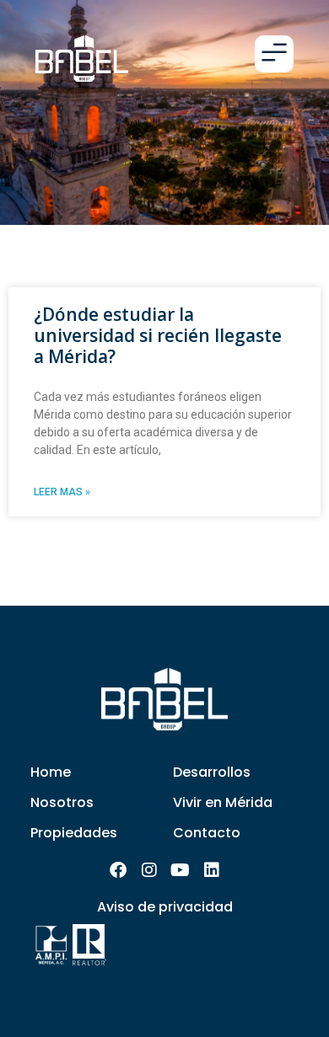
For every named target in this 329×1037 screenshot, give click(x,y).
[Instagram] (149, 870)
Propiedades (73, 832)
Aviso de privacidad (165, 907)
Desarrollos (212, 772)
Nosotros (62, 802)
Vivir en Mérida (222, 802)
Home (50, 772)
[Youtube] (180, 870)
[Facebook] (118, 870)
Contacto (206, 832)
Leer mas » (62, 492)
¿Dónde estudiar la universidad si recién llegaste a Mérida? (158, 335)
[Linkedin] (211, 870)
